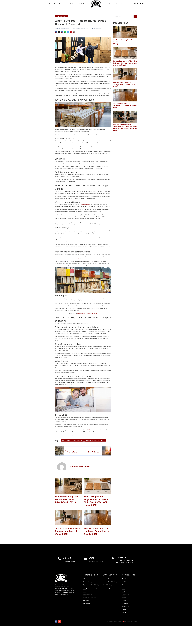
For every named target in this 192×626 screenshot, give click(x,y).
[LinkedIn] (62, 32)
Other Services (71, 4)
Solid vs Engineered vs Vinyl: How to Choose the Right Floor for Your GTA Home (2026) (96, 500)
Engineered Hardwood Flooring (91, 585)
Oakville (124, 609)
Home (50, 4)
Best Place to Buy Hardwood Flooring (87, 313)
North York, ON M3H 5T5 (125, 562)
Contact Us (124, 4)
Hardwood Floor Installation (110, 579)
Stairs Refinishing (107, 585)
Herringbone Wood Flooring (90, 588)
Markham (124, 597)
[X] (59, 32)
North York (125, 582)
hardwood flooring (85, 204)
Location (121, 557)
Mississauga (125, 606)
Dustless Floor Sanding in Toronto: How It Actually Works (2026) (67, 531)
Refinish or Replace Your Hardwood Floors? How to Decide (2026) (96, 531)
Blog (117, 4)
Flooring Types (58, 4)
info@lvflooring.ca (96, 561)
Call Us (67, 557)
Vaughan (124, 591)
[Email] (74, 32)
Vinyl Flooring (86, 603)
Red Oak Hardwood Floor (89, 597)
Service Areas (82, 4)
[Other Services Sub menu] (76, 3)
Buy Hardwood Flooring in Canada (95, 440)
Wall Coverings (106, 588)
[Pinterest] (71, 32)
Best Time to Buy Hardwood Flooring (72, 440)
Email (91, 557)
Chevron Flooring (87, 582)
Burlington (125, 612)
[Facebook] (56, 32)
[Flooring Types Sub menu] (63, 3)
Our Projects (110, 4)
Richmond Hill (125, 594)
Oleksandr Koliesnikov (80, 466)
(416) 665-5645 (69, 561)
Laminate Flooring (87, 591)
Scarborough (125, 588)
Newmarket (125, 603)
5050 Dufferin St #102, (125, 560)
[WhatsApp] (65, 32)
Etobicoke (124, 585)
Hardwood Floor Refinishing (110, 582)
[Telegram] (68, 32)
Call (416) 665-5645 (138, 4)
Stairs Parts (86, 600)
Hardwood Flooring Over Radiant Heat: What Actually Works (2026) (67, 499)
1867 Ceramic (86, 579)
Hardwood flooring (61, 16)
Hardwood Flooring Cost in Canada (72, 435)
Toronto (124, 579)
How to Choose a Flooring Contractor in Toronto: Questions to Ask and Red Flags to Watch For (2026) (125, 127)
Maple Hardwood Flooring (89, 594)
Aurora (124, 600)
